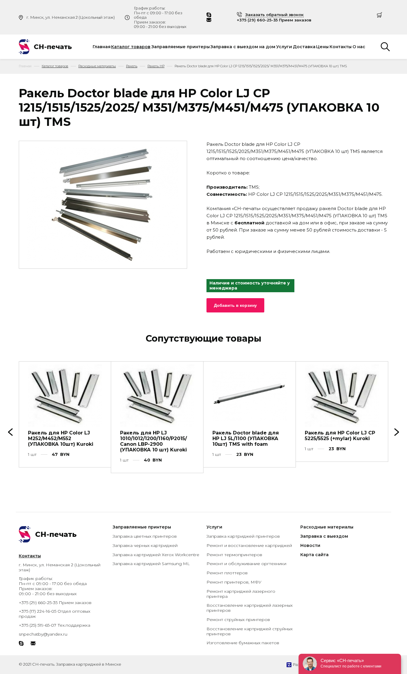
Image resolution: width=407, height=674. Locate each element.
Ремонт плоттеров (227, 573)
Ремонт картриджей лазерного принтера (240, 594)
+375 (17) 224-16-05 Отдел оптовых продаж (54, 614)
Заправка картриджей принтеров (243, 536)
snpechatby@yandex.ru (43, 634)
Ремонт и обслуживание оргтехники (246, 563)
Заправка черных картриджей (145, 545)
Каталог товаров (130, 46)
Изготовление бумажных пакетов (242, 642)
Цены (322, 46)
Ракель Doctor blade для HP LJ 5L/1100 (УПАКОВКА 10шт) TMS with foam (245, 438)
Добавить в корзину (235, 305)
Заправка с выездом (324, 536)
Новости (310, 545)
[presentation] (396, 432)
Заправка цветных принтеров (145, 536)
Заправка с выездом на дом (242, 46)
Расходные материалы (326, 527)
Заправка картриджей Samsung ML (151, 563)
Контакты (341, 46)
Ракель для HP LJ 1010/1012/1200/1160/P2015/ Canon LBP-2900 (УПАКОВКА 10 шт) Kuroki (153, 441)
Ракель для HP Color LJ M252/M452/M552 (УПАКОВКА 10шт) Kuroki (60, 438)
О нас (358, 46)
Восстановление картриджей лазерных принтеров (249, 608)
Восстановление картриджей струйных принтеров (249, 631)
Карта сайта (314, 554)
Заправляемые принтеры (180, 46)
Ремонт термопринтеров (234, 554)
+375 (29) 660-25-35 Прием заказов (274, 20)
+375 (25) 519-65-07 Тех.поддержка (54, 625)
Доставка (304, 46)
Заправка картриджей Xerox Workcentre (156, 554)
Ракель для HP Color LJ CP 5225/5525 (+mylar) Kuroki (340, 435)
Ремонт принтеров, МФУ (233, 582)
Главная (102, 46)
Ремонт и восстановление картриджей (249, 545)
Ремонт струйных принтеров (238, 619)
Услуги (284, 46)
